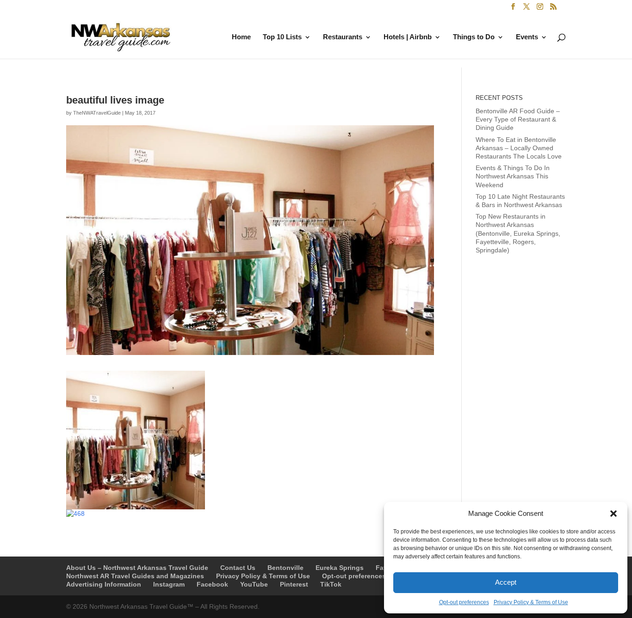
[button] (613, 513)
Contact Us (237, 567)
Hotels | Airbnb (408, 37)
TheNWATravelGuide (97, 113)
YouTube (254, 584)
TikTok (330, 584)
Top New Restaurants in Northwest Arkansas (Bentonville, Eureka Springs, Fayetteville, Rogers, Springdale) (518, 233)
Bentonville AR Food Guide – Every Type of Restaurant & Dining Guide (518, 119)
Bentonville (285, 567)
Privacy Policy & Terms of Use (531, 602)
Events (527, 37)
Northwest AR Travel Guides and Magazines (135, 576)
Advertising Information (103, 584)
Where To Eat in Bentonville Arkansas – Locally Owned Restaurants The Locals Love (519, 148)
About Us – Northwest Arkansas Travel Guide (137, 567)
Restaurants (342, 37)
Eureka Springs (340, 567)
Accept (505, 582)
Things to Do (474, 37)
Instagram (169, 584)
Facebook (212, 584)
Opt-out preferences (464, 602)
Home (241, 37)
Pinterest (294, 584)
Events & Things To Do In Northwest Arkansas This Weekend (513, 176)
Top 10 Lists (282, 37)
